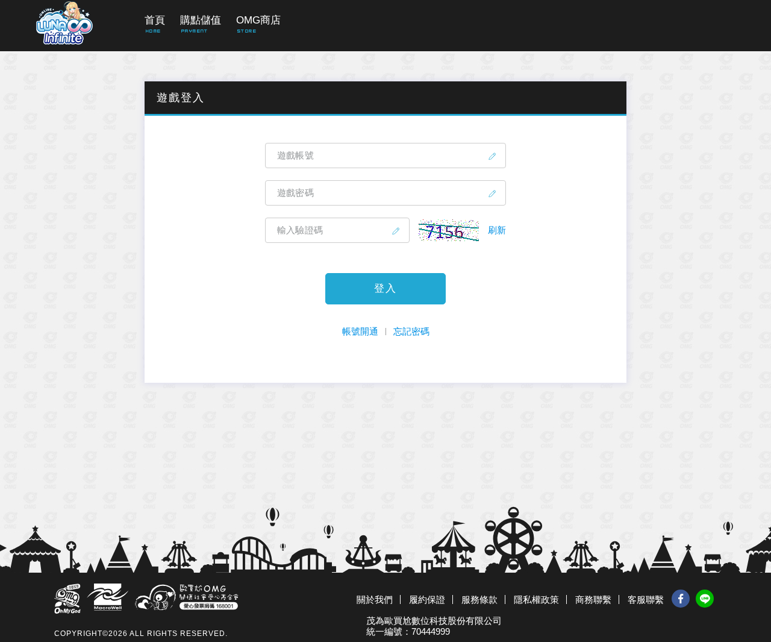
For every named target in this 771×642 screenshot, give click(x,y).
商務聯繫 (593, 599)
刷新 (497, 230)
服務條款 (479, 599)
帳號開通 (360, 331)
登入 (385, 288)
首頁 (155, 20)
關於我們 (375, 599)
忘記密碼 (411, 331)
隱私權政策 (536, 599)
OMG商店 (258, 20)
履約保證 (427, 599)
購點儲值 (200, 20)
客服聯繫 (646, 599)
